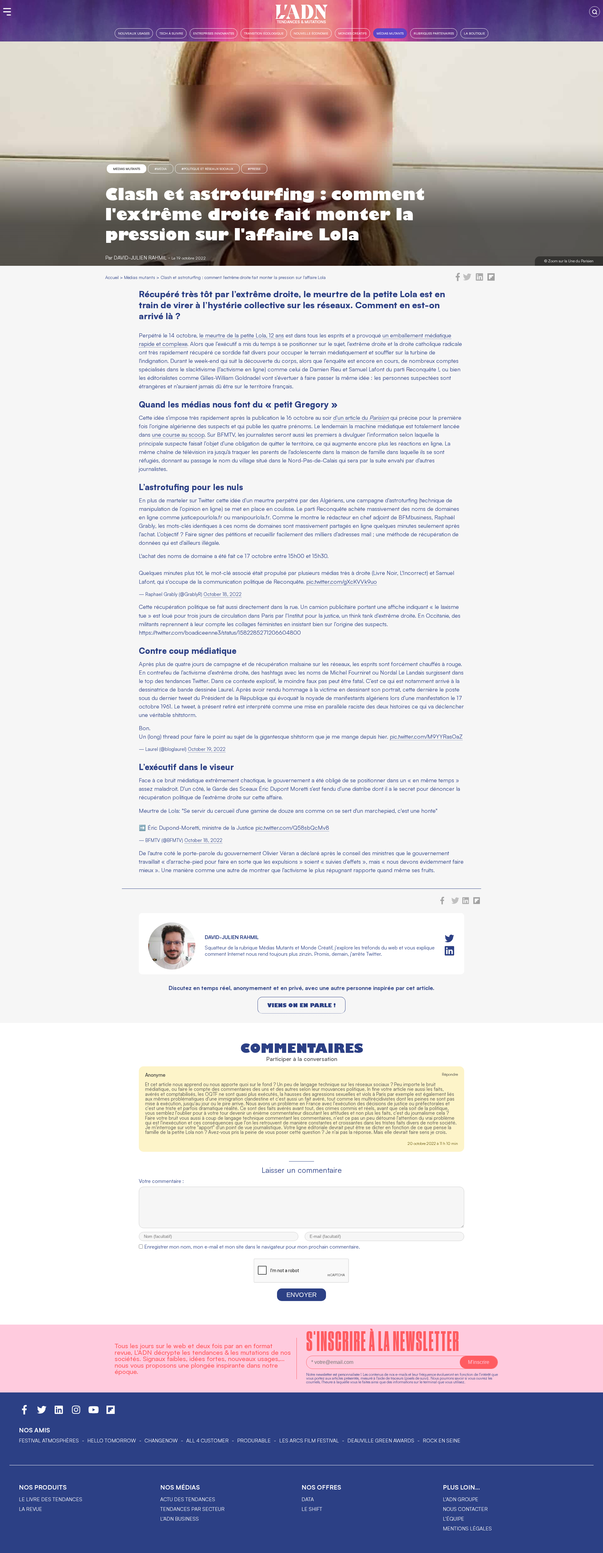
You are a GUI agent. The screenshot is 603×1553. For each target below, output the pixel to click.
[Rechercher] (594, 11)
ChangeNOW (161, 1440)
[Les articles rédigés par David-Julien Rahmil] (171, 968)
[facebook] (458, 279)
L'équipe (453, 1519)
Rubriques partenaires (434, 33)
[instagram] (76, 1412)
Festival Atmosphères (49, 1440)
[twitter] (467, 279)
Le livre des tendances (50, 1499)
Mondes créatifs (352, 33)
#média (161, 169)
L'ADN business (179, 1519)
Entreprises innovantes (213, 33)
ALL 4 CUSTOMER (207, 1440)
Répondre (450, 1074)
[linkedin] (479, 279)
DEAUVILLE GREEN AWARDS (380, 1440)
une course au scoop (178, 434)
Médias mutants (390, 33)
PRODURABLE (254, 1440)
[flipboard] (491, 279)
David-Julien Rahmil (140, 257)
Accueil (112, 277)
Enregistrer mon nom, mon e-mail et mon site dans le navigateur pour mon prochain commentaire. (252, 1247)
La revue (30, 1509)
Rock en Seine (441, 1440)
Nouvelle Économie (311, 33)
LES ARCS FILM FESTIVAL (309, 1440)
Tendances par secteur (192, 1509)
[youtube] (93, 1412)
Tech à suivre (171, 33)
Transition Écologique (264, 33)
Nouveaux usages (133, 33)
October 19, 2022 (206, 749)
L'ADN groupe (460, 1499)
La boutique (474, 33)
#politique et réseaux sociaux (207, 169)
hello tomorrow (111, 1440)
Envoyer (301, 1294)
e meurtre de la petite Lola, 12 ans (242, 335)
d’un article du (361, 417)
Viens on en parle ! (301, 1005)
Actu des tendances (187, 1499)
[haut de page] (592, 1545)
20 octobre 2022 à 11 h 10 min (433, 1143)
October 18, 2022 (223, 594)
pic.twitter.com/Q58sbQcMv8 (292, 827)
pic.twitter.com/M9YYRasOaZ (426, 736)
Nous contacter (465, 1509)
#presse (254, 169)
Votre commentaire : (161, 1181)
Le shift (312, 1509)
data (308, 1499)
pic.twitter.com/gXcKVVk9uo (341, 581)
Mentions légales (467, 1528)
